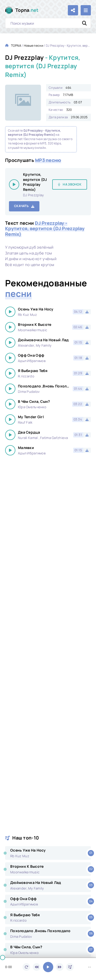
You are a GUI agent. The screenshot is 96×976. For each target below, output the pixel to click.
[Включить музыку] (48, 967)
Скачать (21, 206)
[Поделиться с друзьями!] (73, 10)
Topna (27, 10)
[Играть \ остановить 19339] (14, 184)
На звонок (72, 184)
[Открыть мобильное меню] (86, 10)
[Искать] (84, 23)
